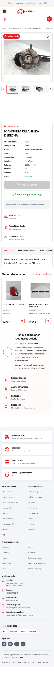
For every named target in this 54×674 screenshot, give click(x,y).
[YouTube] (16, 644)
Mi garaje (32, 524)
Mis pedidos (33, 508)
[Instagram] (10, 644)
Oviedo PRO (33, 529)
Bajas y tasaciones (8, 497)
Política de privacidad (21, 662)
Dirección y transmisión (36, 563)
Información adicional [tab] (26, 250)
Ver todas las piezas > (43, 274)
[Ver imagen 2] (26, 89)
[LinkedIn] (23, 644)
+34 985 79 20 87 (12, 593)
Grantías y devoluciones (10, 503)
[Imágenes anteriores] (3, 89)
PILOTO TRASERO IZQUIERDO (13, 304)
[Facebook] (4, 644)
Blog (3, 535)
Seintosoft (20, 657)
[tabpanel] (27, 261)
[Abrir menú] (4, 11)
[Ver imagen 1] (12, 89)
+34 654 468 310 (12, 600)
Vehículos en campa (35, 497)
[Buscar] (49, 19)
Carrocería (31, 547)
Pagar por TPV (7, 513)
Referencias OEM (8, 524)
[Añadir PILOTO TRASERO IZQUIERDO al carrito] (22, 321)
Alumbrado (5, 553)
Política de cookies (40, 662)
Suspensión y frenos (35, 558)
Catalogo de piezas (35, 492)
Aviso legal (6, 662)
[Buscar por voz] (5, 19)
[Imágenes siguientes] (51, 89)
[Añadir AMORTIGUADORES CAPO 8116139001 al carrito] (48, 321)
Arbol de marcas (7, 519)
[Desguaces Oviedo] (26, 11)
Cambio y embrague (35, 569)
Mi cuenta (32, 503)
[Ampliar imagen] (48, 37)
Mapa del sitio (7, 508)
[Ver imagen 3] (39, 89)
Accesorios (5, 547)
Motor (4, 569)
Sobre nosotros (7, 492)
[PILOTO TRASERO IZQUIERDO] (14, 290)
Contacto (5, 529)
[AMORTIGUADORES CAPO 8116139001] (40, 290)
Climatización (6, 563)
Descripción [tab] (8, 250)
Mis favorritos (33, 513)
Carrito (31, 519)
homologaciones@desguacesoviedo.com (20, 615)
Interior (4, 558)
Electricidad (32, 553)
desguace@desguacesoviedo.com (18, 608)
